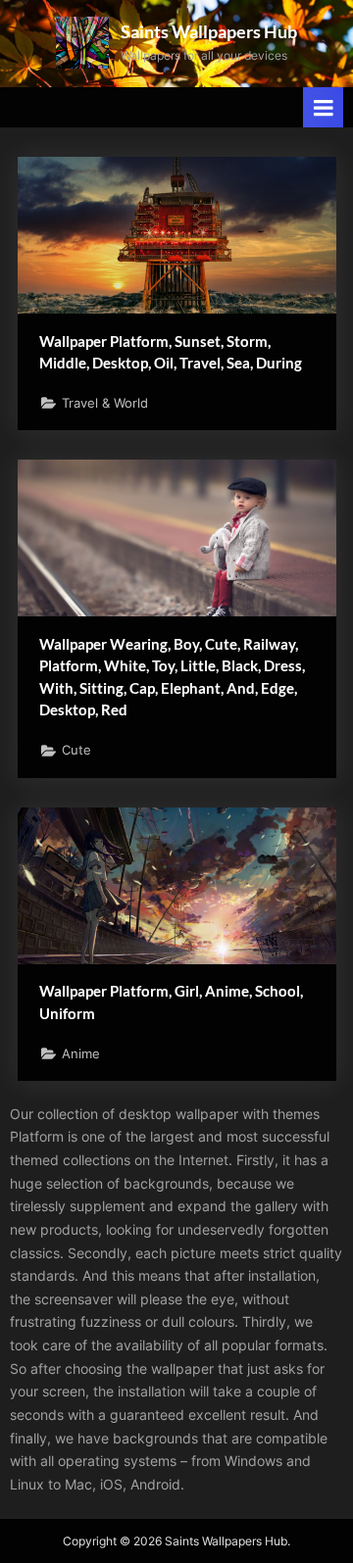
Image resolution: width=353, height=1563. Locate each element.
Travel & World (105, 403)
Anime (81, 1054)
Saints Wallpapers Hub (209, 31)
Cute (76, 750)
